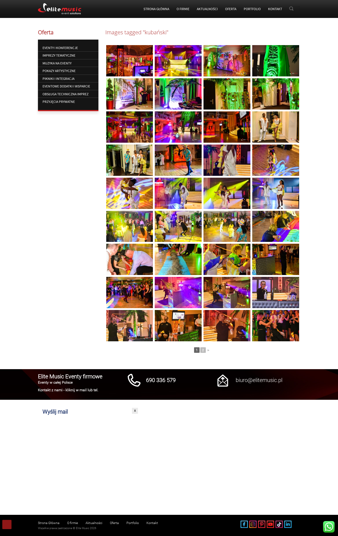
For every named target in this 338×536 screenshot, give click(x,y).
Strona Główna (156, 9)
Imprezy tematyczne (59, 55)
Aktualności (207, 9)
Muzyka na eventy (57, 63)
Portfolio (252, 9)
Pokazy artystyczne (59, 71)
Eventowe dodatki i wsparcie (66, 86)
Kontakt (275, 9)
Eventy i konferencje (60, 48)
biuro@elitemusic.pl (259, 380)
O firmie (183, 9)
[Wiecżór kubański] (130, 61)
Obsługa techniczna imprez (66, 94)
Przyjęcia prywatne (59, 101)
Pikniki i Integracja (58, 78)
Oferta (230, 9)
